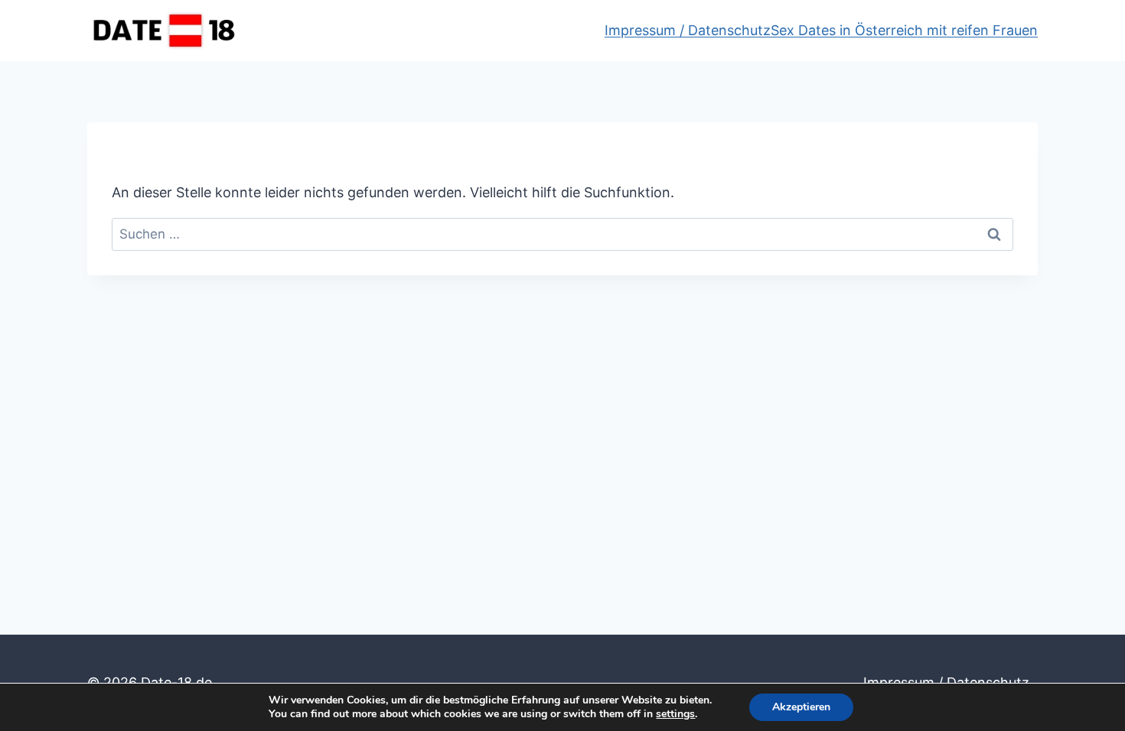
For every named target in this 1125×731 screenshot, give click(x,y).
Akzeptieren (801, 707)
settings (675, 714)
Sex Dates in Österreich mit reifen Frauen (904, 30)
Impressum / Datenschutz (688, 30)
